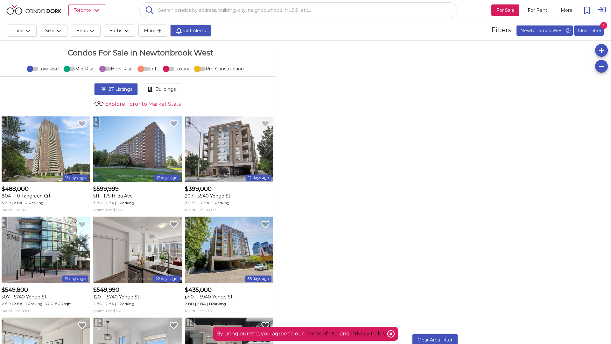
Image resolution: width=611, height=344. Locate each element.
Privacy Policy (369, 334)
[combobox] (298, 10)
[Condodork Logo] (33, 10)
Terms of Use (322, 334)
